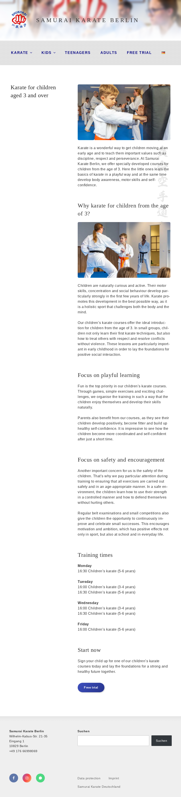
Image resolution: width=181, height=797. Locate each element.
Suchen (83, 731)
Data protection (88, 778)
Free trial (139, 53)
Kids (46, 53)
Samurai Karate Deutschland (98, 786)
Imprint (114, 778)
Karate (19, 53)
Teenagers (77, 53)
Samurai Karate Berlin (88, 20)
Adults (108, 53)
